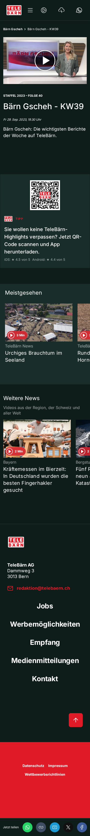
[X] (68, 827)
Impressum (58, 765)
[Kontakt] (79, 10)
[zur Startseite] (14, 10)
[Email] (55, 827)
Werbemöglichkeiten (45, 624)
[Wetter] (61, 10)
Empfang (45, 642)
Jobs (45, 606)
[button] (41, 827)
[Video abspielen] (45, 60)
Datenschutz (33, 765)
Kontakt (45, 678)
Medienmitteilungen (45, 660)
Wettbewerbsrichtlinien (45, 774)
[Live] (43, 10)
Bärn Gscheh (12, 29)
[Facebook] (82, 827)
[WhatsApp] (27, 827)
